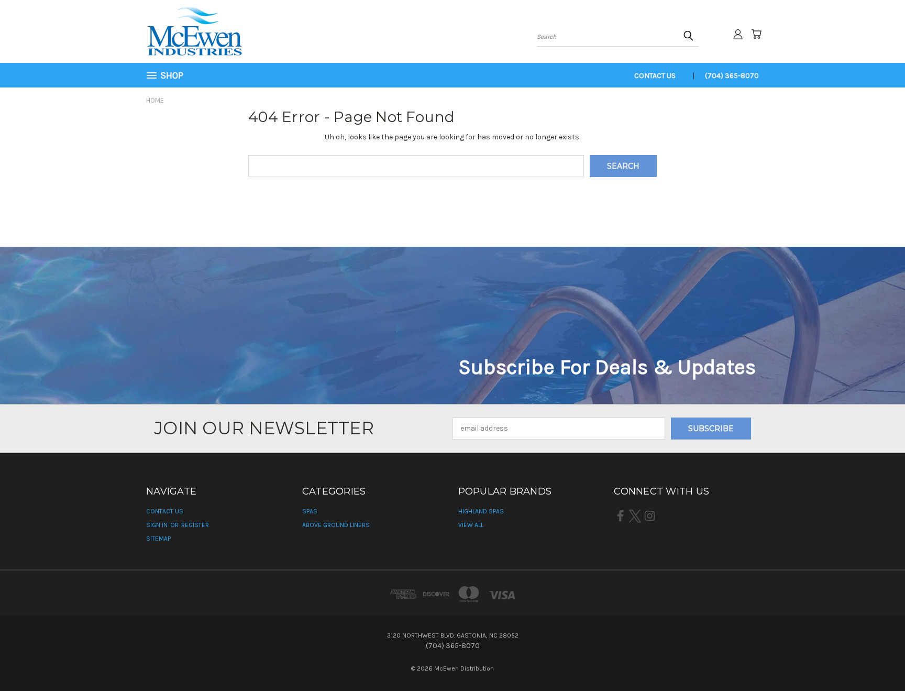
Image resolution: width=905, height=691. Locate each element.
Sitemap (158, 538)
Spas (309, 511)
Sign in (157, 525)
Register (195, 525)
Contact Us (655, 75)
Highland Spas (481, 511)
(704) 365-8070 (732, 75)
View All (470, 525)
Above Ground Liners (336, 525)
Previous (877, 658)
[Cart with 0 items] (756, 34)
